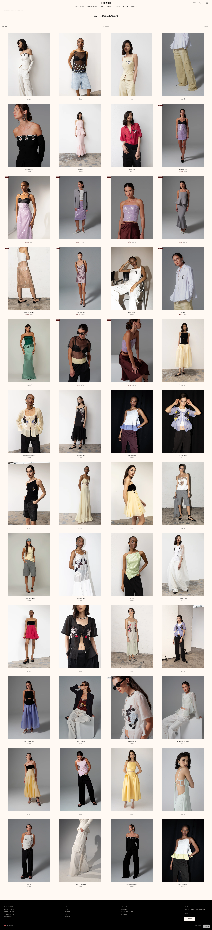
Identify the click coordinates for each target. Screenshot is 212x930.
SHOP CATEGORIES (79, 6)
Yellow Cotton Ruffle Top (182, 884)
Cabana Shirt (132, 169)
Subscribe (189, 918)
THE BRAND (125, 6)
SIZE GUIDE (67, 909)
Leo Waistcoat (131, 98)
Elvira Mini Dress (183, 169)
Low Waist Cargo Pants (183, 98)
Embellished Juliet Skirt (29, 312)
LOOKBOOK (134, 6)
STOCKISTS (67, 912)
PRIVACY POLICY (8, 916)
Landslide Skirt (131, 384)
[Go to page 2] (110, 893)
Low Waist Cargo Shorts (29, 598)
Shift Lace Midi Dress (80, 455)
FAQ (66, 914)
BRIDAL (102, 6)
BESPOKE (109, 6)
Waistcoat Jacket (29, 98)
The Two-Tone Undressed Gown (29, 384)
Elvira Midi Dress (29, 241)
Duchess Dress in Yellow (131, 813)
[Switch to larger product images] (3, 26)
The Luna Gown (80, 527)
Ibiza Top (29, 527)
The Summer (183, 813)
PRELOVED (117, 6)
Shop (9, 10)
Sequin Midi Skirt (80, 241)
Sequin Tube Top (131, 241)
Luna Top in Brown (80, 741)
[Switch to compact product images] (9, 26)
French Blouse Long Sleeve (29, 455)
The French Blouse (183, 455)
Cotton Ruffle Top (132, 455)
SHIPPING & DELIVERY (9, 909)
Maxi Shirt (183, 312)
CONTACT (67, 916)
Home (5, 10)
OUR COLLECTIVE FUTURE (127, 912)
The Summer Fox (29, 813)
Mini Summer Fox (132, 527)
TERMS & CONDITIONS (9, 914)
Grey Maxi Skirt (182, 241)
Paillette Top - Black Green (80, 98)
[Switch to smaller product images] (6, 26)
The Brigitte (80, 169)
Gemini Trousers (80, 384)
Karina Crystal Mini (80, 312)
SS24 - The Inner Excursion (18, 10)
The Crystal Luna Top (183, 527)
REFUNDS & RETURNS (9, 912)
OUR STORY (124, 914)
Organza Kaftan (183, 598)
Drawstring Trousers (182, 670)
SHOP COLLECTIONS (92, 6)
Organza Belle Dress (182, 384)
